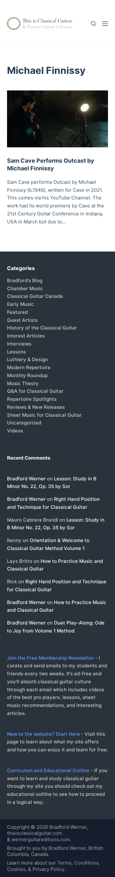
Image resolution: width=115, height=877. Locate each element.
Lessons (16, 352)
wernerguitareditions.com (41, 839)
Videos (15, 431)
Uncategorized (24, 423)
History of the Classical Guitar (42, 328)
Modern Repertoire (28, 367)
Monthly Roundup (27, 375)
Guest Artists (22, 320)
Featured (17, 312)
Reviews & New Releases (36, 407)
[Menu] (105, 24)
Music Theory (23, 383)
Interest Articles (26, 336)
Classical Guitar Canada (35, 296)
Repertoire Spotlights (32, 399)
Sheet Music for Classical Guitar (44, 415)
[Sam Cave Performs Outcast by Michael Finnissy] (57, 118)
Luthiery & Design (27, 359)
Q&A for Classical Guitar (35, 391)
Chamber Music (25, 288)
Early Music (20, 304)
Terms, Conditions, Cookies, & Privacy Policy (53, 866)
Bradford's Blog (24, 280)
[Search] (93, 23)
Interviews (19, 344)
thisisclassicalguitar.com (34, 833)
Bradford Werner (26, 479)
